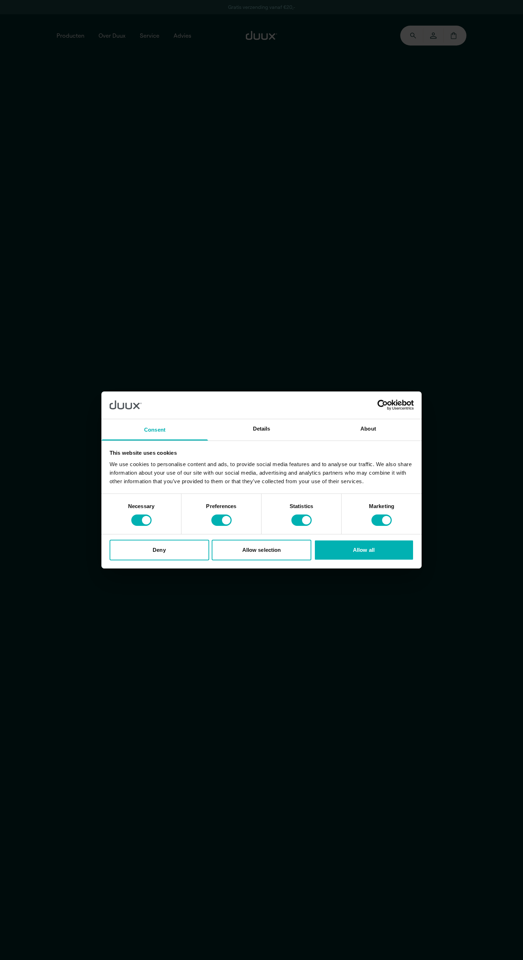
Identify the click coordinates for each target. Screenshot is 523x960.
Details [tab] (261, 429)
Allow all (364, 550)
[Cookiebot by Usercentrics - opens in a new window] (383, 405)
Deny (159, 550)
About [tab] (368, 429)
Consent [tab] (154, 430)
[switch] (221, 520)
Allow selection (261, 550)
